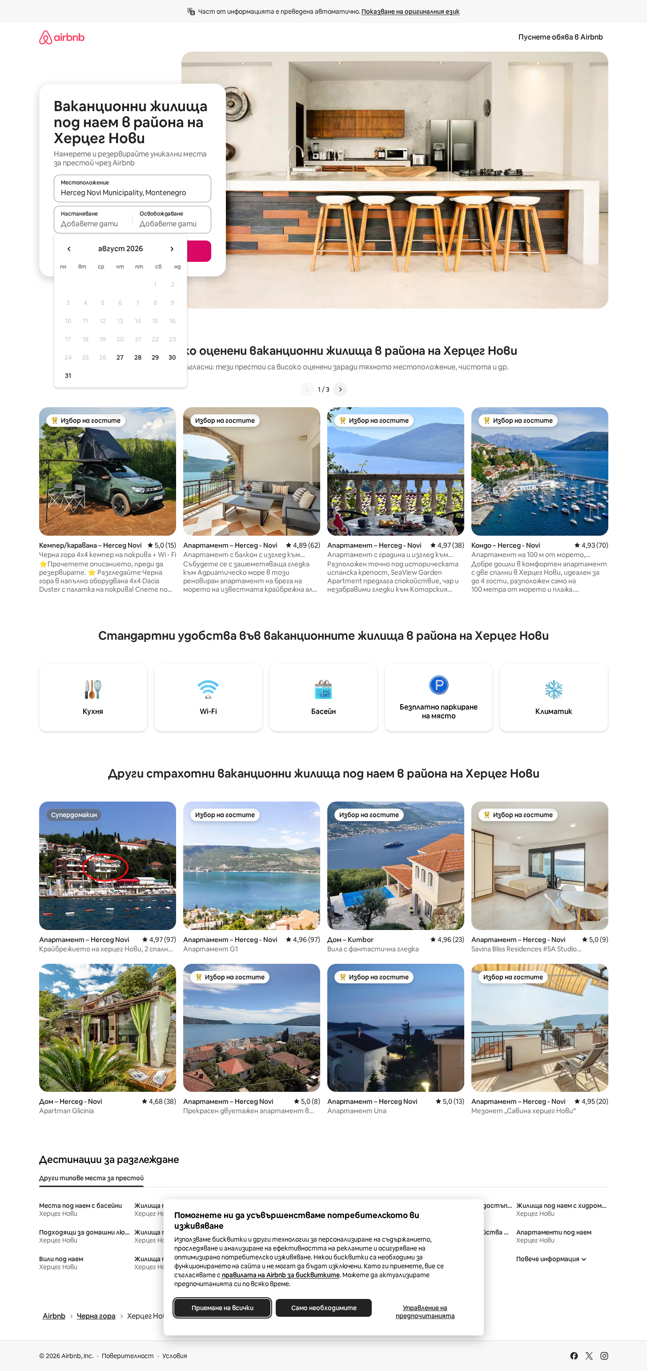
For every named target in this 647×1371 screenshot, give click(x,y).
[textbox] (93, 223)
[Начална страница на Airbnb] (61, 37)
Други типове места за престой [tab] (91, 1178)
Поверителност (128, 1356)
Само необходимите (323, 1308)
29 (155, 357)
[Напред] (340, 389)
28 (137, 357)
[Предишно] (307, 389)
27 (120, 357)
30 (172, 357)
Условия (174, 1356)
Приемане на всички (222, 1308)
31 (68, 376)
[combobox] (132, 192)
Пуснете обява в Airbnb (560, 37)
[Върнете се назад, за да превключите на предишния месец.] (69, 249)
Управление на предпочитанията (424, 1312)
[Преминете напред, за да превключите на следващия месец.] (171, 249)
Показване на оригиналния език (411, 12)
